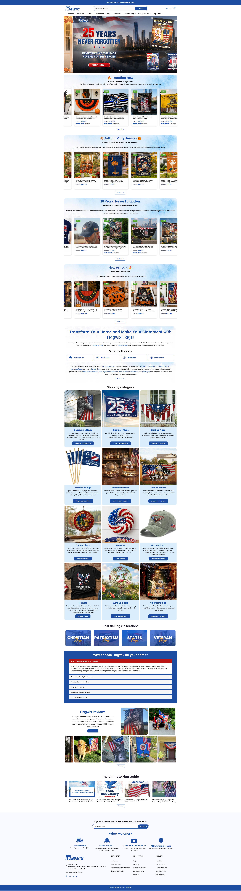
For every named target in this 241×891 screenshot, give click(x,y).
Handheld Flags (83, 487)
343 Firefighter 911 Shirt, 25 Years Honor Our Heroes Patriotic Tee (84, 247)
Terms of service (161, 868)
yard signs (146, 372)
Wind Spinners (120, 603)
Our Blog (136, 864)
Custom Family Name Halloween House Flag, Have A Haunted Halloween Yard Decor (141, 311)
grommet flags (76, 369)
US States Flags (129, 14)
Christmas (70, 14)
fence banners (112, 372)
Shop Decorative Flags (83, 443)
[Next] (172, 789)
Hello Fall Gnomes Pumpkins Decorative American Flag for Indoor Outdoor (111, 181)
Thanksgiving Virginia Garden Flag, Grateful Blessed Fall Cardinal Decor (168, 181)
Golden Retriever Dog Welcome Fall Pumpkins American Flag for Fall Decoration (84, 181)
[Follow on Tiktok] (77, 876)
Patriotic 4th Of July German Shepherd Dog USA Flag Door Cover (83, 311)
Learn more (92, 731)
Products (117, 14)
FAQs (135, 861)
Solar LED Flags (158, 603)
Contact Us (114, 861)
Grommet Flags (120, 430)
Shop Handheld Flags (83, 501)
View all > (121, 766)
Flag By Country (143, 14)
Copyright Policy (161, 871)
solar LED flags (95, 369)
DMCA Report (160, 874)
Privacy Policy (160, 864)
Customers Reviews (139, 868)
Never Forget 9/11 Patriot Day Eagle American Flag (168, 118)
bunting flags (164, 366)
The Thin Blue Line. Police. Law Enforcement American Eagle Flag (140, 118)
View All (119, 129)
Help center (157, 14)
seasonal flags (98, 345)
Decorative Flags (83, 430)
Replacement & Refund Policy (120, 868)
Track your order (116, 864)
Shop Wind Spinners (120, 616)
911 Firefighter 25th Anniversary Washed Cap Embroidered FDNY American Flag (112, 247)
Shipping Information (117, 871)
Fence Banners (158, 487)
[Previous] (69, 789)
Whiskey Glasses (120, 487)
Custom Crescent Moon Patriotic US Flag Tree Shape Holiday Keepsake (169, 311)
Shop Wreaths (120, 559)
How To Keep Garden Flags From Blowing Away (115, 801)
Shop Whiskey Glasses (120, 501)
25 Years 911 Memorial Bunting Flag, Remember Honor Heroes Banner (168, 247)
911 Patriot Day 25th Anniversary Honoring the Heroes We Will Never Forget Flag (84, 118)
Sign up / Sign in (138, 871)
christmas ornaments (90, 372)
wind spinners (133, 372)
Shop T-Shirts (83, 616)
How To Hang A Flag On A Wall (141, 800)
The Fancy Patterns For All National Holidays (88, 801)
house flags (144, 366)
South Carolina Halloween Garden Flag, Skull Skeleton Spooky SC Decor (139, 181)
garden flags (154, 366)
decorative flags (108, 366)
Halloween (80, 14)
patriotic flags (123, 345)
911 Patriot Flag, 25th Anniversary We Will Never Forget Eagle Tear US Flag (141, 247)
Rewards (136, 874)
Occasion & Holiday (103, 14)
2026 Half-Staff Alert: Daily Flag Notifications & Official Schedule (170, 801)
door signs (103, 372)
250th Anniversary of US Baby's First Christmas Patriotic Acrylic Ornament (112, 311)
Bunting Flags (158, 430)
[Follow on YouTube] (73, 876)
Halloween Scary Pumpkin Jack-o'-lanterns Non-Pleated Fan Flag (112, 118)
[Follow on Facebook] (66, 876)
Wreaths (120, 545)
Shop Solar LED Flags (158, 616)
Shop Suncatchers (83, 559)
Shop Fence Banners (158, 501)
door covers (123, 372)
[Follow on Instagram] (70, 876)
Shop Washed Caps (158, 559)
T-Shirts (83, 603)
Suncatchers (83, 545)
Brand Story (159, 861)
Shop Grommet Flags (120, 443)
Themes (89, 14)
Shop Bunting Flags (158, 443)
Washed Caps (158, 545)
